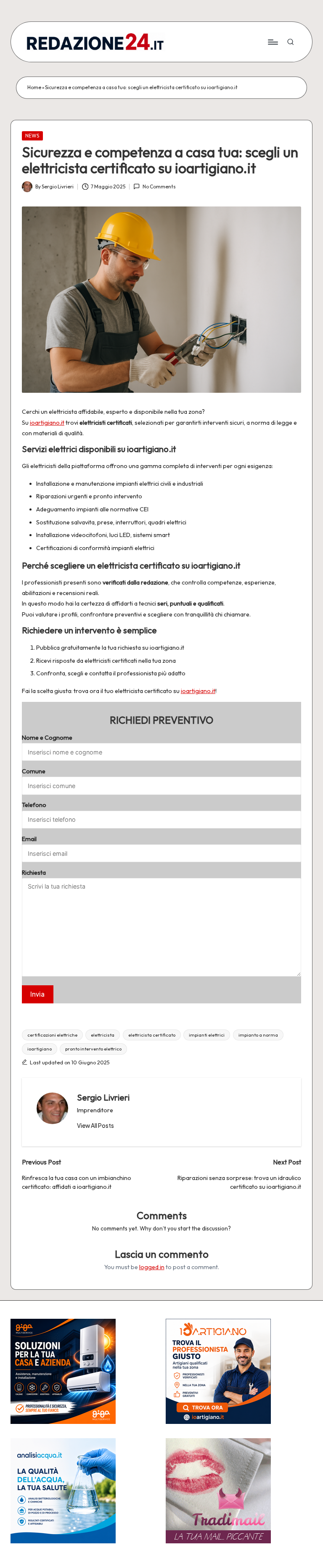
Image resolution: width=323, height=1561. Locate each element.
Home (34, 87)
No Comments (159, 186)
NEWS (32, 135)
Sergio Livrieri (103, 1097)
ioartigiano (39, 1049)
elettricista (102, 1035)
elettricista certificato (151, 1035)
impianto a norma (258, 1035)
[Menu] (272, 41)
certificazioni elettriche (52, 1035)
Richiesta (34, 872)
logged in (151, 1267)
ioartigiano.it (47, 422)
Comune (33, 771)
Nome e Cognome (47, 737)
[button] (95, 1126)
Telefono (34, 805)
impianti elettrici (207, 1035)
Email (29, 839)
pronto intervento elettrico (93, 1049)
